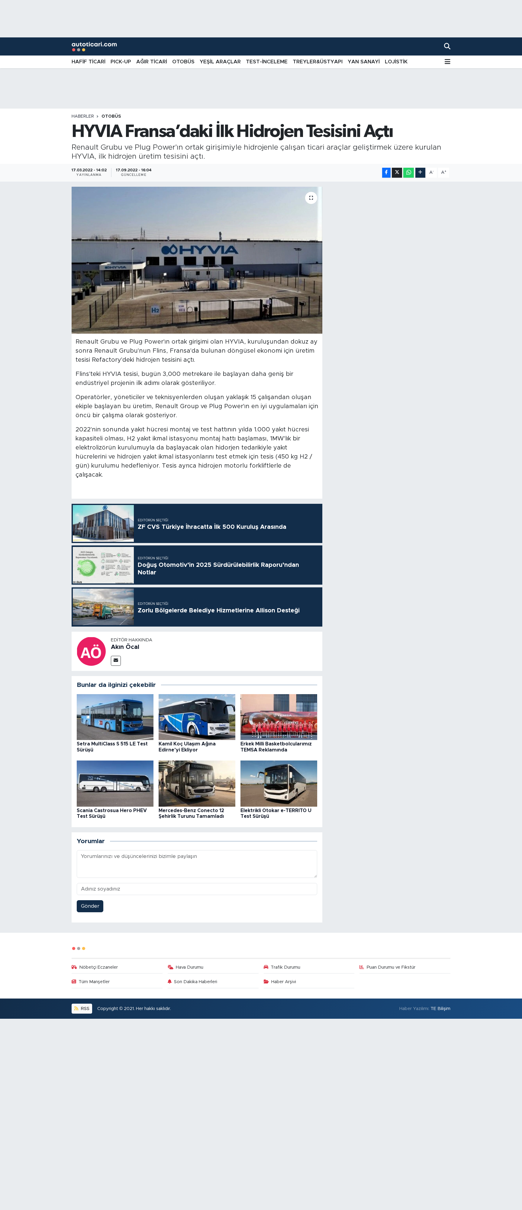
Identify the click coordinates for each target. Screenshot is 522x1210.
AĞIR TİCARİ (151, 61)
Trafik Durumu (285, 967)
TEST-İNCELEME (267, 61)
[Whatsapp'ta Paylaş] (408, 173)
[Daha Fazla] (420, 173)
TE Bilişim (440, 1008)
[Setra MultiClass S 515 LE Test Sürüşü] (115, 716)
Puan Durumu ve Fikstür (391, 967)
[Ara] (447, 46)
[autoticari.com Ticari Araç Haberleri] (94, 46)
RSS (84, 1008)
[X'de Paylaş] (397, 173)
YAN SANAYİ (364, 61)
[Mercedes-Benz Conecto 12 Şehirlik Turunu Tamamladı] (197, 783)
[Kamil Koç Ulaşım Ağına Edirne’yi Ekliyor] (197, 716)
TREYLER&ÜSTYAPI (318, 61)
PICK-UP (121, 61)
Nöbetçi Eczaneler (98, 967)
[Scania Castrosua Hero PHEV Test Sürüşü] (115, 783)
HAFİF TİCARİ (88, 61)
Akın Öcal (125, 647)
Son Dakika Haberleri (195, 982)
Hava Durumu (189, 967)
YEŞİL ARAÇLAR (220, 61)
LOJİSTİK (396, 61)
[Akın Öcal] (91, 650)
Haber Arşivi (283, 982)
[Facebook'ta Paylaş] (386, 173)
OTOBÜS (183, 61)
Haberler (83, 116)
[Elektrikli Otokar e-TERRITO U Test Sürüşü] (278, 783)
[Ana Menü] (447, 62)
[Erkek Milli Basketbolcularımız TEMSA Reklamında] (278, 716)
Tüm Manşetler (94, 982)
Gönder (90, 906)
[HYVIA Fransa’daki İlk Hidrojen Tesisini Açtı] (197, 260)
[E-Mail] (116, 661)
